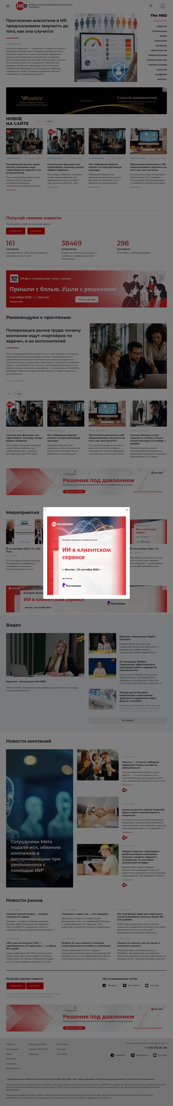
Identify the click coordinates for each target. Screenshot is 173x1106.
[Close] (127, 509)
